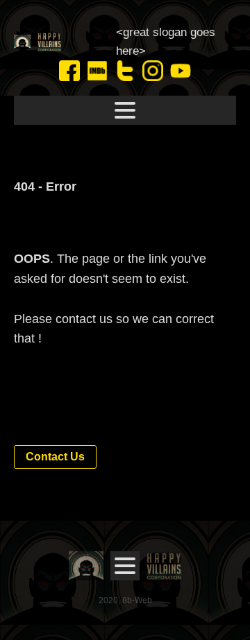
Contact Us (55, 456)
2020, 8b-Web (125, 600)
